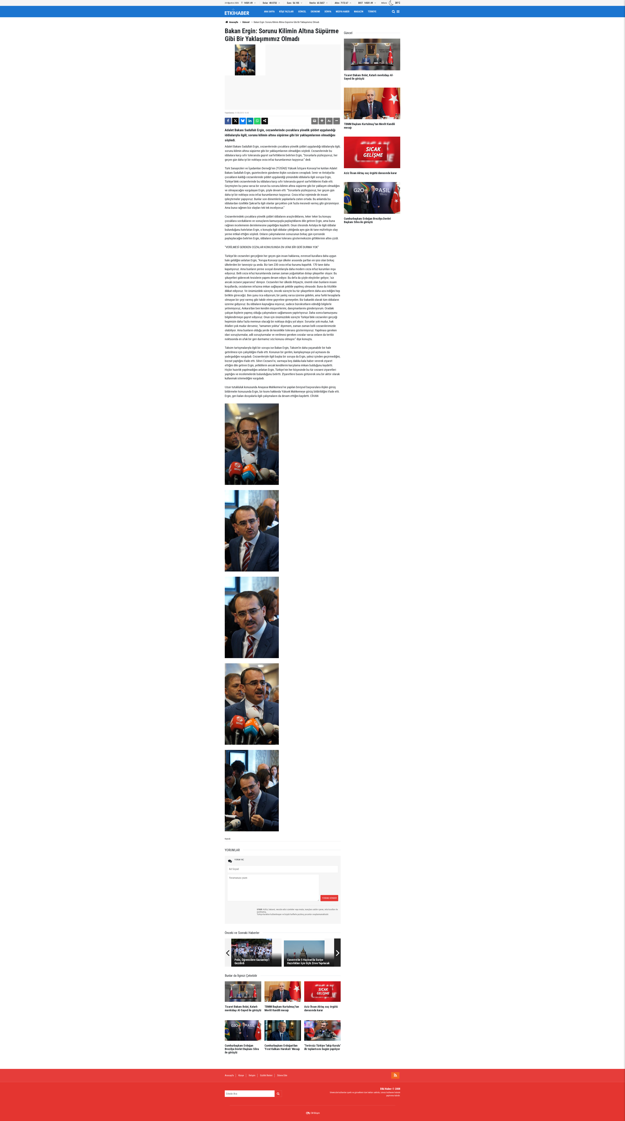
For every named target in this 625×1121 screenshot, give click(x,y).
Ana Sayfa (269, 11)
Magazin (358, 11)
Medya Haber (342, 11)
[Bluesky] (242, 121)
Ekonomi (315, 11)
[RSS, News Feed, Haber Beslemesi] (395, 1075)
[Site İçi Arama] (393, 11)
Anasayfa (233, 22)
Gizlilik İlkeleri (266, 1075)
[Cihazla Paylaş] (264, 121)
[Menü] (398, 11)
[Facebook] (228, 121)
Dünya (328, 11)
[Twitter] (235, 121)
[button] (322, 121)
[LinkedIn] (250, 121)
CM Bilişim (315, 1113)
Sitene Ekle (282, 1075)
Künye (241, 1075)
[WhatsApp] (257, 121)
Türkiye (372, 11)
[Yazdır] (314, 121)
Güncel (302, 11)
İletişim (252, 1075)
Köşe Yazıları (286, 11)
